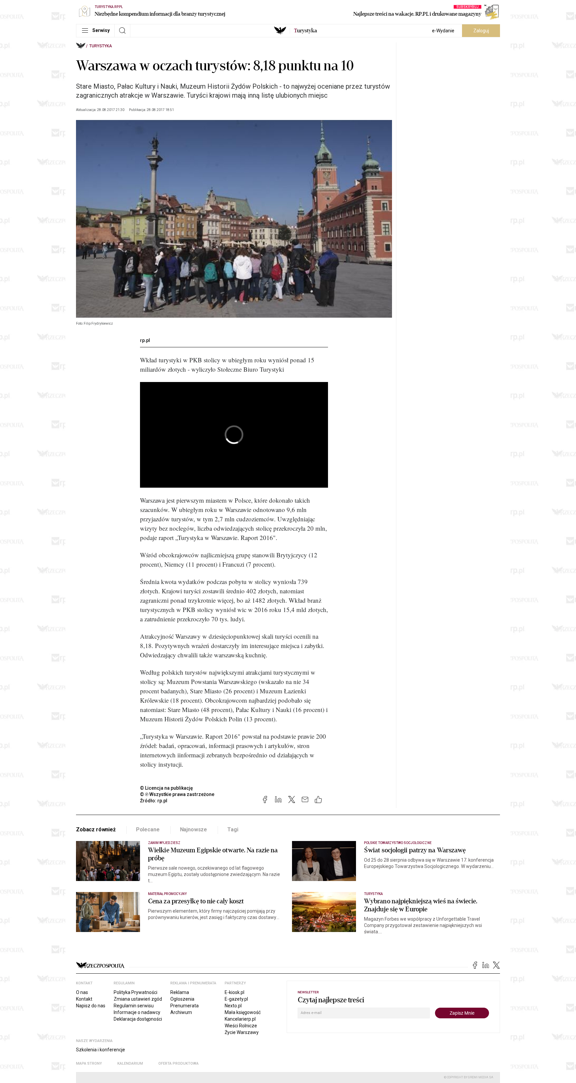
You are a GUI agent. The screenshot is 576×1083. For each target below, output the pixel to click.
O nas (82, 992)
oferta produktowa (178, 1063)
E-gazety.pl (236, 999)
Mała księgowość (243, 1012)
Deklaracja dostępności (138, 1019)
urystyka (305, 30)
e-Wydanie (443, 30)
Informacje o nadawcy (137, 1012)
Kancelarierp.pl (240, 1019)
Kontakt (84, 999)
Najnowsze (193, 829)
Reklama (179, 992)
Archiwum (181, 1012)
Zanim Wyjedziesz (164, 843)
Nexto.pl (233, 1005)
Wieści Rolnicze (241, 1025)
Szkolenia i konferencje (100, 1049)
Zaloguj (481, 30)
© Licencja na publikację (166, 788)
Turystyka (100, 46)
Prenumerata (184, 1005)
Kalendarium (130, 1063)
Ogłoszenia (182, 999)
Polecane (148, 829)
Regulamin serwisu (134, 1005)
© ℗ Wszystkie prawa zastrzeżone (177, 794)
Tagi (232, 829)
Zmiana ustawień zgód (138, 999)
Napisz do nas (90, 1005)
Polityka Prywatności (135, 992)
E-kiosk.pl (234, 992)
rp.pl (145, 340)
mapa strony (89, 1063)
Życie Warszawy (242, 1032)
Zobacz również (96, 829)
